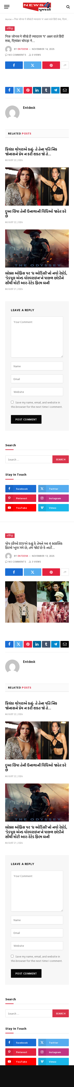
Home (8, 19)
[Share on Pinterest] (51, 65)
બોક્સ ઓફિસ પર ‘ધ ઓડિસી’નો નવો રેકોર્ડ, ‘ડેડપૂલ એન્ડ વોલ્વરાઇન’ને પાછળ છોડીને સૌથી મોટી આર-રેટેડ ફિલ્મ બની (36, 278)
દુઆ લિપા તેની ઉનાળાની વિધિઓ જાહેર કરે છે (35, 214)
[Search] (68, 6)
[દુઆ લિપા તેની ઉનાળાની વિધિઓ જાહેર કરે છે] (37, 186)
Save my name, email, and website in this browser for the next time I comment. (36, 404)
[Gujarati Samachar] (37, 6)
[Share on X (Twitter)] (33, 65)
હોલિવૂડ (10, 28)
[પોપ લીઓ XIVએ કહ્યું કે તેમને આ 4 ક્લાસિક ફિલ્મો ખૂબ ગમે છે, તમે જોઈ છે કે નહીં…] (37, 602)
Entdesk (23, 49)
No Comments (17, 55)
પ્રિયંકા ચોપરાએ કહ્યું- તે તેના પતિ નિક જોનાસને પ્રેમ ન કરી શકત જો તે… (31, 152)
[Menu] (6, 6)
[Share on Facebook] (14, 65)
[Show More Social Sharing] (65, 65)
